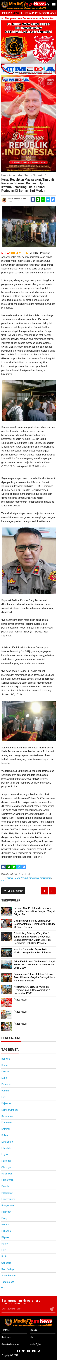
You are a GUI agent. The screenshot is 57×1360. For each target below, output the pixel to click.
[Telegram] (48, 199)
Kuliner (5, 1135)
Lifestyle (6, 1148)
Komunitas (7, 1122)
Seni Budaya (7, 1269)
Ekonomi (5, 1084)
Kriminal (24, 878)
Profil (4, 1256)
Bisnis (4, 1065)
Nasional (6, 1160)
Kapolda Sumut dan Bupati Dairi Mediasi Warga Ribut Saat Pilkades (32, 951)
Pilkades (6, 1231)
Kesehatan (7, 1116)
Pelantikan (6, 1173)
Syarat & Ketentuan (11, 1344)
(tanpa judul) (20, 999)
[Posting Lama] (44, 890)
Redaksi (33, 1330)
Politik (4, 1243)
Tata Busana (7, 1282)
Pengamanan (45, 878)
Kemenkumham (9, 1109)
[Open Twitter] (23, 1351)
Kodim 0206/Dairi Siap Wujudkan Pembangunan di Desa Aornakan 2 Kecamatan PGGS (32, 990)
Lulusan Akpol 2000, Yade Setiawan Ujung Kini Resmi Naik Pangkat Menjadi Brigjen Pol (34, 911)
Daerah (10, 878)
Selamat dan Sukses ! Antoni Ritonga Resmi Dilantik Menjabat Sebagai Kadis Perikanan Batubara (34, 977)
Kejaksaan (6, 1103)
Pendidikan (7, 1192)
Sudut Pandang (9, 1275)
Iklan (32, 1337)
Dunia (4, 1077)
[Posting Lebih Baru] (52, 890)
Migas (4, 1154)
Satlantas (6, 1262)
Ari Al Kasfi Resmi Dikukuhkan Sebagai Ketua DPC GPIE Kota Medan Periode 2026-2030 (34, 964)
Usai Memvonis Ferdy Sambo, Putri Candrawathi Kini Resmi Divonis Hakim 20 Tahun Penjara (34, 924)
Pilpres (5, 1237)
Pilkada (5, 1224)
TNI (3, 1288)
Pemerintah (34, 878)
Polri (3, 880)
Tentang (6, 1330)
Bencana (5, 1058)
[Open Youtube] (34, 1351)
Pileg (4, 1218)
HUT (3, 1097)
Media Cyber (36, 1344)
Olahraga (6, 1167)
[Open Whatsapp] (39, 1351)
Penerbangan (8, 1199)
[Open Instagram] (28, 1351)
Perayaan (6, 1211)
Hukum (17, 878)
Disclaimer (7, 1337)
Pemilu (5, 1186)
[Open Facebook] (18, 1351)
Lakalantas (7, 1141)
